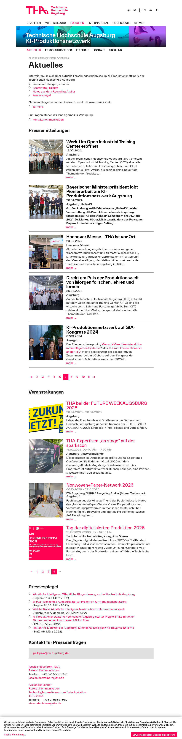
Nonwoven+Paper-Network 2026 (99, 485)
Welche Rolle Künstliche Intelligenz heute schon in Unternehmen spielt (79, 609)
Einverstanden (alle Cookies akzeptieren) (154, 734)
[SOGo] (128, 10)
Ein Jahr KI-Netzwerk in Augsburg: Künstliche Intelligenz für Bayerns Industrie (83, 627)
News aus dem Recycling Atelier (54, 91)
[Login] (150, 10)
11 (89, 376)
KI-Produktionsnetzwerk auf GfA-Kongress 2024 (100, 329)
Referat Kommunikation (44, 670)
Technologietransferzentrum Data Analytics (57, 692)
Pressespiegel (42, 95)
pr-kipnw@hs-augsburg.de (51, 653)
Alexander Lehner (40, 684)
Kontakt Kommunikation (48, 119)
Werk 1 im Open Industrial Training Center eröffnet (100, 144)
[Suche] (157, 10)
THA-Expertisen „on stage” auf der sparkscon (100, 443)
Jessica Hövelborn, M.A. (44, 666)
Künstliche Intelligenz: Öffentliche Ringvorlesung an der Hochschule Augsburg (84, 594)
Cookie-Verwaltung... (15, 734)
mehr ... (71, 177)
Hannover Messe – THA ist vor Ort (100, 236)
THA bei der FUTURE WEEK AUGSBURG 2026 (106, 405)
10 (83, 376)
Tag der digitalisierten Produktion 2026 (105, 527)
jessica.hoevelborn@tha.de (46, 677)
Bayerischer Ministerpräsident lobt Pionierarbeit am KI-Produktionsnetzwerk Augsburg (102, 191)
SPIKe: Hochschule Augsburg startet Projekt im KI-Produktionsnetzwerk (79, 601)
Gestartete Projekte (45, 87)
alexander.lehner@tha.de (45, 703)
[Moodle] (134, 10)
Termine (38, 106)
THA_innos (36, 695)
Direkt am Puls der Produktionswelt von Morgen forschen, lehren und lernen (102, 282)
